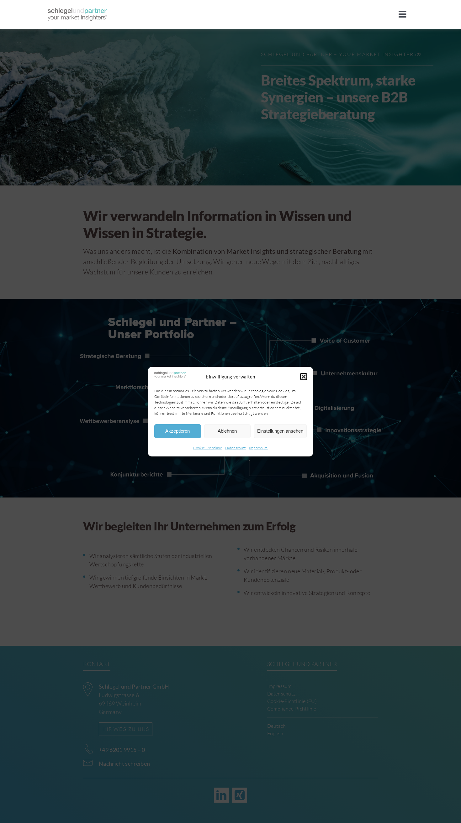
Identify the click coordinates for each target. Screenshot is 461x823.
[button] (303, 376)
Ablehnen (227, 431)
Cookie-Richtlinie (207, 447)
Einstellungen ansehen (280, 431)
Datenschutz (235, 447)
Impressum (258, 447)
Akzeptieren (177, 431)
